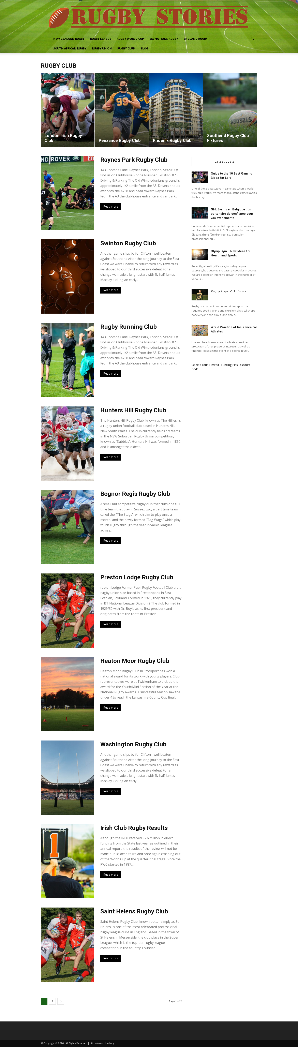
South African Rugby (69, 48)
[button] (252, 39)
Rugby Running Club (128, 326)
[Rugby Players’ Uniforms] (200, 294)
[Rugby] (149, 17)
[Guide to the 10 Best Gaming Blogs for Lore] (200, 177)
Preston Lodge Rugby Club (136, 577)
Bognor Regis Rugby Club (135, 493)
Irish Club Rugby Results (134, 827)
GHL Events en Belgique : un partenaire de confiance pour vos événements (232, 214)
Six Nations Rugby (164, 39)
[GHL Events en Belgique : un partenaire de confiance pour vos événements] (200, 213)
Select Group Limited (205, 365)
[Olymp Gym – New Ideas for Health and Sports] (200, 254)
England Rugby (196, 39)
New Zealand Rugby (68, 39)
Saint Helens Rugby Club (134, 911)
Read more (110, 206)
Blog (144, 48)
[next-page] (60, 1001)
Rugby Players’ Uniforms (228, 291)
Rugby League (100, 39)
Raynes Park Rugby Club (133, 159)
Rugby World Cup (130, 39)
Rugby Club (126, 48)
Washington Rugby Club (133, 744)
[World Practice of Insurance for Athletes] (200, 330)
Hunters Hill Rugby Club (133, 410)
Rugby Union (102, 48)
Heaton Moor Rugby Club (134, 660)
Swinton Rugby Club (128, 243)
